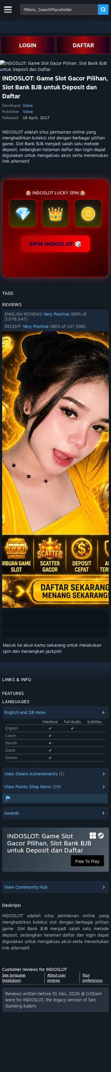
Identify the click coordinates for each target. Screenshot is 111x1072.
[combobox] (59, 9)
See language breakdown (14, 978)
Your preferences (92, 978)
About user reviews (56, 978)
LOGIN (27, 45)
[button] (55, 320)
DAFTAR (83, 45)
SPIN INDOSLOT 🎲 (55, 243)
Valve (28, 105)
